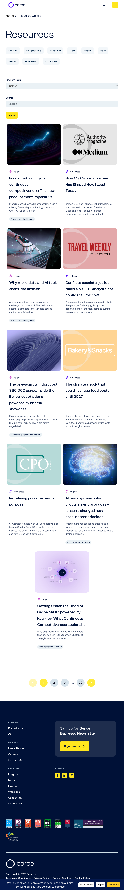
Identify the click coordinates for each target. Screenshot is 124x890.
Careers (13, 754)
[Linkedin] (64, 776)
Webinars (14, 791)
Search (10, 97)
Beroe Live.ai (15, 728)
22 (80, 682)
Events (12, 786)
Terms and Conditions (18, 878)
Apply (12, 115)
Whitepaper (15, 803)
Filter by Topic (13, 79)
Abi (10, 734)
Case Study (55, 51)
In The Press (51, 61)
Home (10, 15)
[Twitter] (71, 776)
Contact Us (15, 760)
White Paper (30, 61)
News (103, 51)
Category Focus (33, 51)
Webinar (12, 61)
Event (72, 51)
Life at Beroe (16, 748)
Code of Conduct (62, 878)
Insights (87, 51)
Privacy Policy (41, 878)
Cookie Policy (82, 878)
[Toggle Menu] (115, 5)
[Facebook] (57, 776)
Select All (12, 51)
